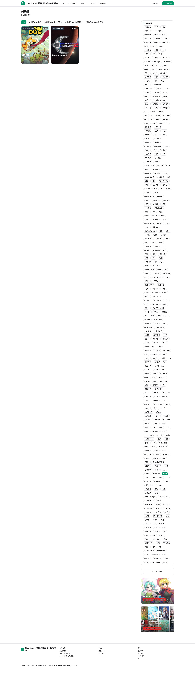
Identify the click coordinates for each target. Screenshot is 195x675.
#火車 (168, 477)
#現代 (163, 246)
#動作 (156, 35)
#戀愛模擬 (147, 142)
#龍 (145, 454)
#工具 (156, 397)
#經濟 (159, 316)
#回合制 (147, 296)
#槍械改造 (147, 531)
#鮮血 (163, 385)
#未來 (146, 185)
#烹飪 (160, 231)
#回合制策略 (156, 96)
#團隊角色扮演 (149, 223)
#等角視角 (155, 227)
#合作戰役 (157, 512)
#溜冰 (153, 535)
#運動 (146, 304)
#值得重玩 (147, 154)
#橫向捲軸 (165, 108)
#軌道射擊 (155, 554)
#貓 (168, 177)
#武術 (146, 281)
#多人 (153, 73)
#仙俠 (158, 504)
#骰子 (163, 450)
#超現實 (165, 119)
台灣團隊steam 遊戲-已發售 (95, 22)
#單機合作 (156, 273)
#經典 (153, 547)
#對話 (146, 181)
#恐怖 (165, 65)
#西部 (156, 489)
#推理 (156, 154)
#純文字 (159, 196)
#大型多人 (156, 393)
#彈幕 (146, 123)
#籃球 (158, 543)
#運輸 (166, 558)
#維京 (161, 547)
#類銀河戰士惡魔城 (160, 173)
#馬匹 (159, 501)
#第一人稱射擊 (159, 262)
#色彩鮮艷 (147, 50)
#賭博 (146, 408)
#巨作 (168, 516)
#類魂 (146, 150)
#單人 (156, 27)
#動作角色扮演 (163, 69)
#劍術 (165, 362)
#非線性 (147, 235)
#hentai (164, 293)
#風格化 (155, 58)
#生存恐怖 (155, 281)
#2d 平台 (147, 62)
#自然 (156, 189)
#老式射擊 (147, 489)
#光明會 (155, 458)
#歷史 (156, 246)
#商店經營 (147, 416)
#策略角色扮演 (163, 123)
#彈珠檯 (147, 520)
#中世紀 (164, 131)
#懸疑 (153, 69)
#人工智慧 (155, 304)
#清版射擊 (157, 300)
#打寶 (146, 277)
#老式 (146, 289)
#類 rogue (157, 62)
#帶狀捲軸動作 (159, 208)
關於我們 (140, 651)
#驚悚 (163, 216)
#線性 (146, 85)
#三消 (163, 431)
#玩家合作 (147, 162)
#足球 (146, 554)
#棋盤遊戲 (162, 254)
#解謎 (146, 46)
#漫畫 (166, 223)
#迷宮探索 (157, 142)
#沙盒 (153, 123)
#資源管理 (162, 150)
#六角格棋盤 (148, 412)
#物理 (158, 115)
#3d (163, 50)
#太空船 (159, 435)
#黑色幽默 (147, 192)
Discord (101, 653)
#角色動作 (147, 331)
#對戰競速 (147, 397)
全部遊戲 (83, 3)
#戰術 (146, 169)
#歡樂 (165, 96)
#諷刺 (168, 404)
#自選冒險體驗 (165, 189)
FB (138, 658)
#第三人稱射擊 (149, 285)
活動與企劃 (102, 3)
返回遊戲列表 (159, 572)
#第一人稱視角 (149, 88)
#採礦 (146, 443)
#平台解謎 (147, 108)
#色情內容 (165, 185)
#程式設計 (162, 377)
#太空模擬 (147, 370)
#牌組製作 (157, 146)
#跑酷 (146, 266)
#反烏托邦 (157, 239)
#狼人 (153, 447)
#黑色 (153, 258)
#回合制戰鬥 (148, 100)
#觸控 (161, 427)
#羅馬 (153, 485)
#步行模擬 (157, 158)
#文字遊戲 (155, 204)
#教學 (155, 373)
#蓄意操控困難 (149, 551)
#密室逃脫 (165, 416)
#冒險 (146, 31)
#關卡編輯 (155, 293)
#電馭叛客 (156, 250)
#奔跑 (156, 323)
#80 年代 (147, 320)
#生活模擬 (155, 169)
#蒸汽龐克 (165, 339)
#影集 (155, 520)
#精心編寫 (166, 543)
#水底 (146, 354)
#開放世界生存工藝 (158, 308)
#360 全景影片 (155, 454)
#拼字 (166, 439)
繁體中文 (155, 3)
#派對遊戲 (155, 400)
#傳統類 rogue (149, 346)
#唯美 (159, 346)
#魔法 (146, 104)
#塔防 (165, 250)
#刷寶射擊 (147, 362)
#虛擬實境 (147, 404)
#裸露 (146, 293)
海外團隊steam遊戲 (34, 22)
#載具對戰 (147, 558)
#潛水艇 (161, 535)
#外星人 (147, 393)
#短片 (166, 300)
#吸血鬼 (158, 412)
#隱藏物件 (147, 173)
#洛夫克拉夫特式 (149, 231)
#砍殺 (156, 108)
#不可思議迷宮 (149, 435)
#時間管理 (155, 277)
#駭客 (146, 431)
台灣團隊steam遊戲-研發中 (74, 22)
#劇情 (161, 54)
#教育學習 (164, 312)
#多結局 (147, 58)
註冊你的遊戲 (168, 3)
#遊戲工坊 (147, 493)
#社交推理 (156, 539)
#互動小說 (156, 92)
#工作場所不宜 (157, 516)
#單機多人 (166, 200)
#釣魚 (153, 408)
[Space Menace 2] (65, 45)
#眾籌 (166, 481)
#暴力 (146, 243)
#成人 (163, 370)
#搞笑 (146, 54)
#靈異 (161, 212)
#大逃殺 (147, 516)
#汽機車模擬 (163, 443)
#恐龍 (162, 520)
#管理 (156, 162)
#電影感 (147, 200)
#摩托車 (161, 524)
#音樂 (155, 235)
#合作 (158, 119)
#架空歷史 (165, 277)
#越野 (163, 489)
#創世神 (157, 362)
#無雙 (146, 447)
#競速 (152, 316)
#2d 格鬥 (147, 312)
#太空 (168, 165)
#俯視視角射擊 (149, 269)
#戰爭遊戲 (156, 335)
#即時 (163, 458)
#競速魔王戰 (163, 447)
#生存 (156, 131)
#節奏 (153, 212)
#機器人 (164, 323)
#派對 (146, 400)
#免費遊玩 (147, 135)
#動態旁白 (147, 366)
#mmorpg (166, 454)
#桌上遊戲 (155, 219)
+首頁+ (63, 3)
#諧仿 (168, 427)
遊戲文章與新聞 (65, 653)
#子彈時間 (166, 393)
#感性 (159, 88)
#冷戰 (168, 508)
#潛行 (153, 243)
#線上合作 (165, 169)
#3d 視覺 (162, 408)
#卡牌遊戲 (147, 131)
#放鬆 (153, 54)
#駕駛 (153, 358)
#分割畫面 (147, 512)
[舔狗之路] (35, 45)
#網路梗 (147, 250)
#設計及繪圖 (158, 404)
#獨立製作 (147, 27)
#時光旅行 (163, 373)
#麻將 (165, 562)
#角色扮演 (147, 35)
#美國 (161, 485)
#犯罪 (146, 339)
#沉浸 (163, 531)
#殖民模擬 (166, 350)
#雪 (160, 497)
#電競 (156, 450)
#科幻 (146, 96)
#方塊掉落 (147, 527)
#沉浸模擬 (147, 146)
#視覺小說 (167, 62)
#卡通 (146, 112)
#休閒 (159, 31)
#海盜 (163, 423)
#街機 (165, 92)
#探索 (156, 42)
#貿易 (155, 381)
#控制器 (147, 92)
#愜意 (146, 219)
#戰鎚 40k (157, 466)
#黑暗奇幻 (166, 115)
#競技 (146, 427)
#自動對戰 (160, 327)
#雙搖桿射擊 (158, 331)
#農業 (146, 385)
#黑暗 (161, 112)
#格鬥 (165, 335)
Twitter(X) (141, 656)
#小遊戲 (147, 420)
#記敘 (163, 204)
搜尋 (94, 3)
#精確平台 (160, 285)
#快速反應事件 (149, 439)
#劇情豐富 (147, 38)
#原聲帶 (147, 273)
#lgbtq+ (160, 165)
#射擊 (153, 150)
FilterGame (71, 3)
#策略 (161, 46)
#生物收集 (147, 262)
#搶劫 (153, 524)
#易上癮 (147, 474)
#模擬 (156, 50)
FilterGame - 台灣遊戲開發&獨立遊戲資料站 (40, 649)
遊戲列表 (63, 651)
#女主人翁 (165, 42)
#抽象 (153, 254)
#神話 (146, 227)
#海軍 (153, 477)
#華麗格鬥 (155, 289)
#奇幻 (166, 38)
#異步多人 (147, 481)
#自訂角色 (147, 139)
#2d (153, 31)
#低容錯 (165, 504)
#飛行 (146, 358)
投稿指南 (101, 651)
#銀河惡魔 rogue (149, 497)
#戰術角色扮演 (149, 196)
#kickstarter (148, 504)
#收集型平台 (157, 296)
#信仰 (165, 343)
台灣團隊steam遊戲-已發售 (53, 22)
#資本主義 (156, 343)
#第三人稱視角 (159, 81)
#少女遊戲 (156, 420)
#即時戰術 (163, 235)
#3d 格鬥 (162, 358)
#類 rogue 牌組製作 (150, 216)
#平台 (158, 65)
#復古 (156, 77)
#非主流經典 (156, 562)
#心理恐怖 (147, 77)
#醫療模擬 (147, 450)
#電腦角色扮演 (149, 165)
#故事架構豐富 (163, 181)
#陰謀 (163, 354)
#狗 (145, 316)
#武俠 (156, 531)
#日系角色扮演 (156, 85)
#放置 (159, 223)
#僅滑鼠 (147, 458)
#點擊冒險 (165, 104)
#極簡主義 (157, 127)
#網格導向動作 (149, 327)
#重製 (146, 562)
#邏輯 (166, 146)
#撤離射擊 (147, 470)
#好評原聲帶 (148, 119)
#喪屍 (161, 243)
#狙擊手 (147, 539)
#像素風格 (147, 42)
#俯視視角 (162, 73)
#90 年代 (164, 219)
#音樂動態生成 (149, 501)
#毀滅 (153, 377)
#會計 (156, 527)
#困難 (166, 88)
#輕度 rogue (148, 65)
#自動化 (147, 381)
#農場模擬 (155, 266)
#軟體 (163, 554)
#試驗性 (147, 343)
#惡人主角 (166, 420)
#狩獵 (163, 400)
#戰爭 (146, 254)
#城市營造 (147, 246)
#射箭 (168, 435)
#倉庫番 (147, 335)
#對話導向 (147, 466)
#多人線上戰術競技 (158, 462)
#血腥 (163, 289)
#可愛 (163, 35)
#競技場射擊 (148, 543)
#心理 (163, 154)
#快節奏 (164, 304)
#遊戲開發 (155, 385)
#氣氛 (146, 477)
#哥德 (146, 462)
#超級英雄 (163, 381)
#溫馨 (161, 258)
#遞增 (156, 493)
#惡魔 (156, 312)
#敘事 (146, 212)
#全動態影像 (148, 508)
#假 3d (156, 192)
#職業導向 (155, 354)
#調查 (168, 231)
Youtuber (141, 653)
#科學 (165, 539)
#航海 (153, 427)
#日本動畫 (157, 38)
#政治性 (147, 373)
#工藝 (153, 181)
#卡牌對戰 (160, 177)
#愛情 (163, 135)
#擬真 (146, 204)
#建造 (156, 135)
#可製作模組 (158, 320)
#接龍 (146, 524)
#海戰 (146, 535)
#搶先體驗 (155, 104)
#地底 (156, 416)
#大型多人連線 (159, 366)
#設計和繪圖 (161, 551)
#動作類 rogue (161, 100)
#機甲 (146, 377)
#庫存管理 (166, 273)
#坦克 (166, 512)
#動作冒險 (165, 58)
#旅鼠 (163, 470)
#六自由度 (159, 508)
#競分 (146, 308)
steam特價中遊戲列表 (67, 656)
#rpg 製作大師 (149, 177)
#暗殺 (153, 443)
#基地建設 (147, 208)
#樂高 (156, 423)
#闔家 (153, 112)
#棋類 (163, 527)
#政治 (156, 470)
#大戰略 (157, 350)
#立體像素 (155, 339)
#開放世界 (147, 127)
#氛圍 (153, 46)
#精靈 (146, 547)
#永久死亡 (147, 300)
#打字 (166, 466)
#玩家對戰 (157, 139)
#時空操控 (147, 423)
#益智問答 (157, 481)
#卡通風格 (147, 81)
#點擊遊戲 (156, 200)
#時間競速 (156, 474)
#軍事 (166, 316)
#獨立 (163, 27)
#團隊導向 (147, 323)
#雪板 (166, 497)
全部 (23, 22)
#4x (169, 358)
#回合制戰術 (148, 115)
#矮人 (146, 485)
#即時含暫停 (158, 389)
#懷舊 (159, 439)
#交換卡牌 (147, 389)
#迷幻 (146, 258)
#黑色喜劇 (155, 431)
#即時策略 (147, 239)
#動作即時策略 (162, 269)
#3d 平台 (147, 189)
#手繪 (146, 69)
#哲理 (166, 239)
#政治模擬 (165, 397)
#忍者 (156, 370)
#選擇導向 (165, 77)
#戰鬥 (146, 73)
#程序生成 (155, 185)
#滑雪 (161, 477)
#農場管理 (157, 558)
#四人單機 (147, 350)
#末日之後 (147, 158)
